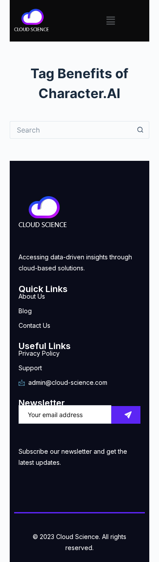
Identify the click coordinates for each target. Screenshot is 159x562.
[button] (110, 20)
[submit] (125, 415)
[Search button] (140, 130)
